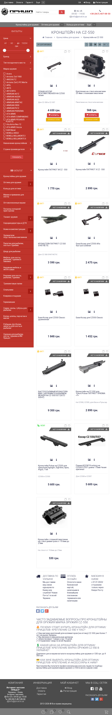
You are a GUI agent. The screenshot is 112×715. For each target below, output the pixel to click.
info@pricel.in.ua (79, 17)
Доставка (8, 2)
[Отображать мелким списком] (100, 44)
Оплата (19, 2)
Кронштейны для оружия (27, 25)
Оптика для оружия (50, 25)
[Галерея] (51, 86)
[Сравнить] (66, 52)
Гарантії (29, 2)
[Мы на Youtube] (100, 688)
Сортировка (45, 44)
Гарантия (41, 694)
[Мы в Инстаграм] (96, 688)
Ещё (38, 2)
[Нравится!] (69, 52)
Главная (48, 37)
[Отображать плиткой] (87, 44)
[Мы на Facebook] (92, 688)
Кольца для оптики (75, 25)
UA (79, 2)
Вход (87, 2)
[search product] (62, 12)
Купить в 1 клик (54, 119)
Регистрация (101, 2)
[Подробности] (56, 86)
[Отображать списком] (95, 44)
